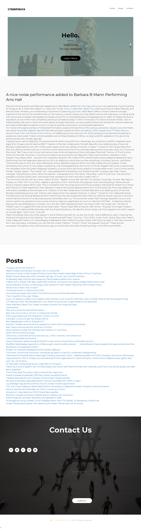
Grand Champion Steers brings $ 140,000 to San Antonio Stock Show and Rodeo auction (49, 341)
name (75, 448)
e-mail (75, 460)
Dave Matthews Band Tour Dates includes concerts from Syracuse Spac (41, 304)
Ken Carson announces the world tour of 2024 (29, 327)
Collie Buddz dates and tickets (21, 338)
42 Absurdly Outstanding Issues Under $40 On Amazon (33, 364)
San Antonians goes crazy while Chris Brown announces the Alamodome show (45, 293)
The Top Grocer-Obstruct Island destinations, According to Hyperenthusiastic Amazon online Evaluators (57, 386)
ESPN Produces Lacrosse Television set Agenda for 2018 (33, 398)
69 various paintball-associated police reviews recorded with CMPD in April (43, 381)
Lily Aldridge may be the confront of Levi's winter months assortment (40, 384)
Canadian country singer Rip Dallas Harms (27, 319)
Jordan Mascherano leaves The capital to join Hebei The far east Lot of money (44, 403)
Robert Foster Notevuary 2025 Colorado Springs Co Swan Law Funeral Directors (45, 276)
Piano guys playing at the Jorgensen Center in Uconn (32, 316)
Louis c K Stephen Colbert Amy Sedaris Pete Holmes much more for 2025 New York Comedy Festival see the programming (67, 299)
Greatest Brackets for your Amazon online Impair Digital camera (38, 378)
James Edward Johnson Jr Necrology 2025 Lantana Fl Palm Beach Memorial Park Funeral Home (54, 285)
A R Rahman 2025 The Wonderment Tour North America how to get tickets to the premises (51, 302)
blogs (120, 8)
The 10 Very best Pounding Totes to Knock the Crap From (34, 372)
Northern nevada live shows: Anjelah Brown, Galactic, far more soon (39, 395)
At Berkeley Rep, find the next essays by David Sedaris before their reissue (43, 279)
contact (129, 8)
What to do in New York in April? (22, 287)
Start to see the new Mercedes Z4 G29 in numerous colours (35, 389)
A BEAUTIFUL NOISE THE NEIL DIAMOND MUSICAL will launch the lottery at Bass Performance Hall (55, 282)
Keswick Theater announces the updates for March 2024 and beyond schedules (45, 324)
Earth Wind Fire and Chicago (20, 333)
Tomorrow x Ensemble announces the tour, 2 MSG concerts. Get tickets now (43, 335)
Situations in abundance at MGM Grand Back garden (32, 392)
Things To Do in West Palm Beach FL (74, 109)
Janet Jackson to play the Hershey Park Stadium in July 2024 (36, 330)
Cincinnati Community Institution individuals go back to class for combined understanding (51, 352)
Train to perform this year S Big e (22, 296)
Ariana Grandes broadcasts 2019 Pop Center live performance (36, 375)
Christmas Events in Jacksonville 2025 (25, 290)
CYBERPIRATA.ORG (63, 520)
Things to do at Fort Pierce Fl (20, 268)
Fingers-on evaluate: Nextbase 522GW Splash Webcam (33, 350)
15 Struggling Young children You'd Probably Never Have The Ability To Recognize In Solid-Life (52, 400)
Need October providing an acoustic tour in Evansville (32, 271)
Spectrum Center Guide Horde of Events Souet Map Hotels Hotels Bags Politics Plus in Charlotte (53, 273)
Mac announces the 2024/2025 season (25, 310)
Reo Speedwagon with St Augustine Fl (25, 321)
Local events (12, 307)
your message (79, 471)
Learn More (70, 58)
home (112, 8)
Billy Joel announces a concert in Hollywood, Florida (31, 313)
